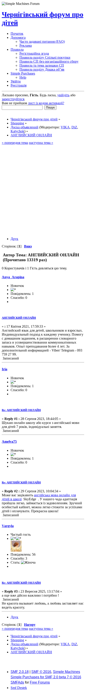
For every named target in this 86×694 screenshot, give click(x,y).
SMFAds (17, 682)
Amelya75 (9, 441)
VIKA (65, 127)
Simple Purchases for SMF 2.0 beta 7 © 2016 (46, 677)
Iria (4, 369)
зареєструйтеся (13, 99)
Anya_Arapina (13, 277)
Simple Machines (66, 672)
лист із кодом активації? (46, 103)
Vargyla (8, 526)
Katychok (17, 131)
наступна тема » (41, 143)
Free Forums (40, 682)
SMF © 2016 (41, 672)
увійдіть (63, 95)
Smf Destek (19, 688)
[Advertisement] (43, 190)
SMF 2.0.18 (20, 672)
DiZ (74, 127)
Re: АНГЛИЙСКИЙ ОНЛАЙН (21, 410)
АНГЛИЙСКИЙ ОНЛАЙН (19, 317)
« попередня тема (15, 143)
